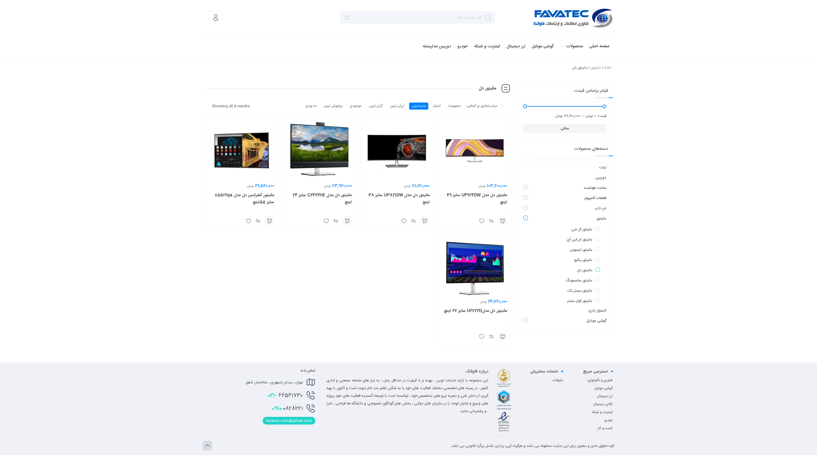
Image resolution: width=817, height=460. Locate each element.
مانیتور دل (584, 270)
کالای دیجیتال (603, 404)
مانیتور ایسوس (581, 250)
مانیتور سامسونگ (579, 280)
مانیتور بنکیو (583, 260)
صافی (564, 128)
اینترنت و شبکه (602, 412)
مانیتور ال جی (581, 229)
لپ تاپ (600, 208)
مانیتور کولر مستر (579, 301)
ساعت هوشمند (594, 188)
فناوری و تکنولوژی (600, 380)
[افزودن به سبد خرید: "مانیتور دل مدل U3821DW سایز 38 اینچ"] (425, 221)
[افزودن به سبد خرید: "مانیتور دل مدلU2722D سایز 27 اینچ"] (502, 336)
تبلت (602, 167)
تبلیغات (558, 380)
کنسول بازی (597, 310)
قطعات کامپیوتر (595, 198)
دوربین (601, 177)
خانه (607, 68)
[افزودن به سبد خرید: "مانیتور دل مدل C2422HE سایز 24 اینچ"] (347, 221)
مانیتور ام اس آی (579, 239)
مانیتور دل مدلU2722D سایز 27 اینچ (475, 310)
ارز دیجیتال (605, 396)
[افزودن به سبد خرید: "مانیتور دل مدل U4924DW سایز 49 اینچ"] (502, 221)
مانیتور (596, 68)
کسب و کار (605, 428)
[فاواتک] (573, 17)
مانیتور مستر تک (579, 291)
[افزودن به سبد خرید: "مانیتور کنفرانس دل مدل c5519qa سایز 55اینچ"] (269, 221)
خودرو (608, 420)
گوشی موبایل (596, 321)
